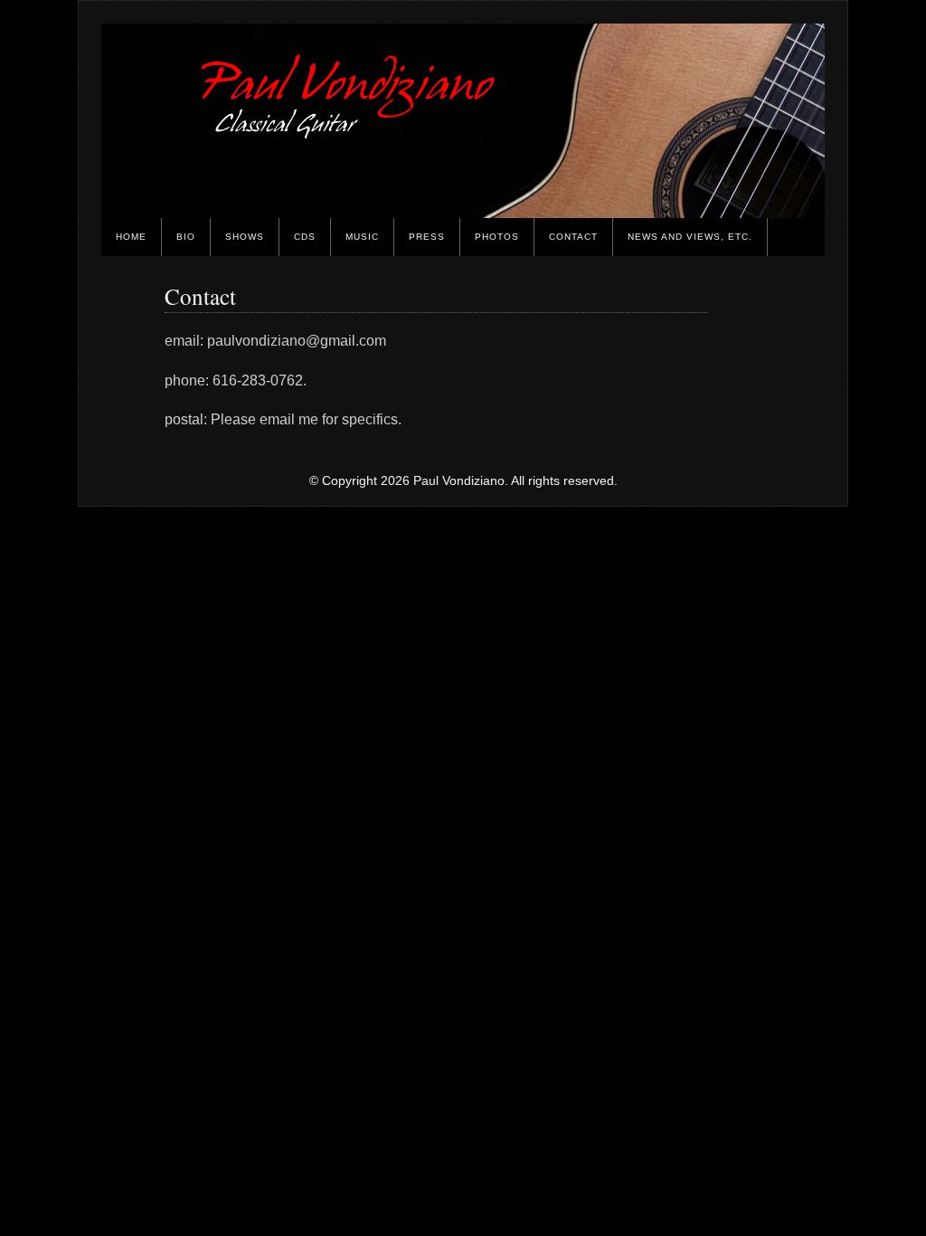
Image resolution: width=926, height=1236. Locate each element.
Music (362, 237)
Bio (185, 237)
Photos (497, 237)
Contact (573, 237)
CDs (305, 237)
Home (131, 237)
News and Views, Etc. (690, 237)
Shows (244, 237)
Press (427, 237)
